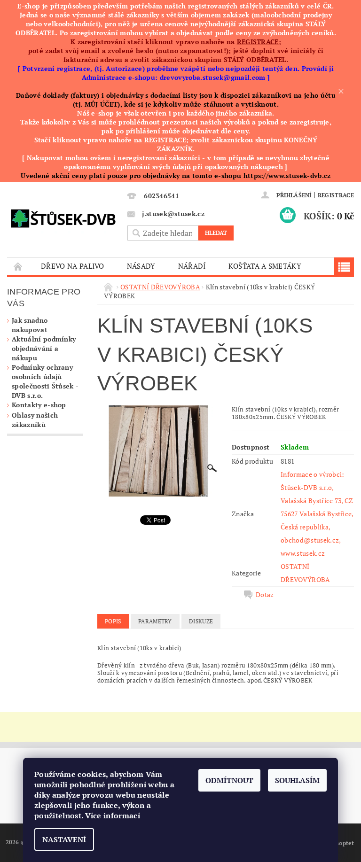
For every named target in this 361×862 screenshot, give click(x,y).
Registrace (336, 195)
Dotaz (265, 594)
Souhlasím (297, 780)
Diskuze (201, 621)
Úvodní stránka (18, 266)
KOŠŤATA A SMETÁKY (264, 266)
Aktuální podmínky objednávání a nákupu (44, 348)
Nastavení (64, 839)
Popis (113, 621)
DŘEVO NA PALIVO (72, 266)
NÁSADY (141, 266)
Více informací (112, 815)
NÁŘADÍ (192, 266)
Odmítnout (229, 780)
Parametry (155, 621)
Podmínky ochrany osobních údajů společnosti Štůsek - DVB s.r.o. (45, 381)
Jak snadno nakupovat (29, 325)
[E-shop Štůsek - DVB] (63, 217)
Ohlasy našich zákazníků (35, 420)
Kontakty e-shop (39, 404)
